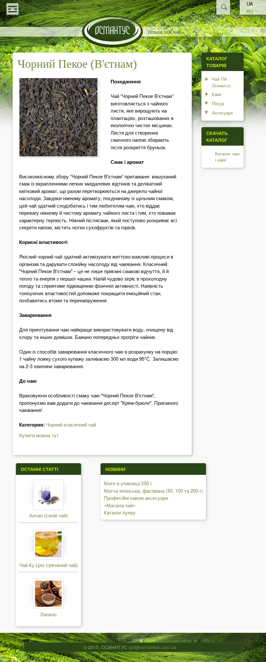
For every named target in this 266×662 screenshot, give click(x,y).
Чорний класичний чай (71, 424)
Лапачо (48, 614)
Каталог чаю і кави (227, 156)
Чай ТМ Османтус (221, 82)
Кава (216, 94)
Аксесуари (222, 113)
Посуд (218, 103)
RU (249, 10)
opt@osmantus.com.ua (152, 647)
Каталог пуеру (120, 512)
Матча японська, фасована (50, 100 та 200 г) (153, 490)
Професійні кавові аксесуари (136, 497)
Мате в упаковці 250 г (128, 483)
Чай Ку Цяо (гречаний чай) (48, 564)
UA (250, 3)
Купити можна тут (39, 435)
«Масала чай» (120, 505)
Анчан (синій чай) (48, 515)
